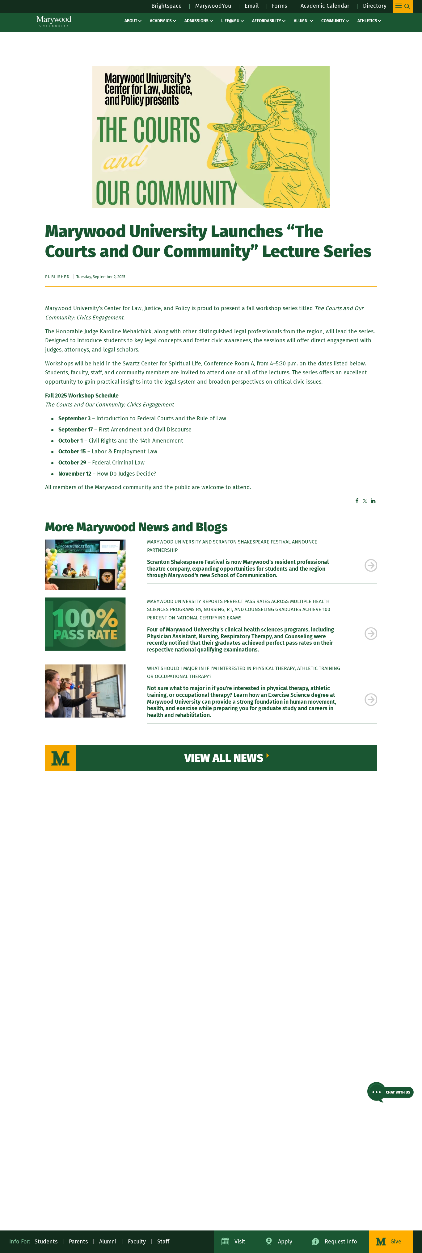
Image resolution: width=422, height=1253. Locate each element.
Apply (285, 1241)
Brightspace (166, 5)
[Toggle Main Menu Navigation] (403, 6)
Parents (78, 1241)
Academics (161, 20)
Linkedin (373, 501)
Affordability (266, 20)
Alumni (301, 20)
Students (46, 1241)
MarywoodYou (213, 5)
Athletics (367, 20)
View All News (224, 758)
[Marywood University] (53, 21)
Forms (279, 5)
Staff (163, 1241)
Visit (239, 1241)
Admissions (196, 20)
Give (395, 1241)
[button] (390, 1092)
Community (333, 20)
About (130, 20)
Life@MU (230, 20)
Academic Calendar (325, 5)
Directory (374, 5)
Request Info (341, 1241)
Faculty (137, 1241)
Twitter (365, 501)
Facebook (357, 501)
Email (252, 5)
